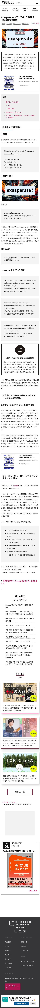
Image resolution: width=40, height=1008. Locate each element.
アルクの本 (9, 23)
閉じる (33, 1004)
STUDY (3, 23)
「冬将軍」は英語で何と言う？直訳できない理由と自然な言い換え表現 (19, 631)
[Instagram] (20, 931)
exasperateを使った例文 (13, 112)
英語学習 (8, 942)
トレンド (8, 959)
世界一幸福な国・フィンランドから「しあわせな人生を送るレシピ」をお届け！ (19, 613)
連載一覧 (24, 942)
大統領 (9, 257)
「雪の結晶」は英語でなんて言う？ (17, 625)
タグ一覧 (5, 802)
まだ (6, 372)
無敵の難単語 (25, 23)
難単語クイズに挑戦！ (13, 102)
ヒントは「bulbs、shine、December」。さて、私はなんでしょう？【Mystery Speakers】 (19, 654)
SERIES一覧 (20, 792)
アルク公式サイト (27, 965)
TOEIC (7, 946)
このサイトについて (27, 961)
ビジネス (8, 950)
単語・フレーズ (17, 23)
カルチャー (8, 955)
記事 (6, 380)
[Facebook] (15, 931)
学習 (18, 438)
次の (11, 522)
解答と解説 (11, 109)
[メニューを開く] (36, 2)
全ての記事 (8, 963)
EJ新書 (23, 946)
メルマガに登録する (11, 987)
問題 (9, 105)
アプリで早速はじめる (21, 1004)
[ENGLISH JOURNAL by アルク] (8, 2)
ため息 (8, 241)
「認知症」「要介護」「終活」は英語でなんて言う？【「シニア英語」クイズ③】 (19, 663)
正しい (3, 142)
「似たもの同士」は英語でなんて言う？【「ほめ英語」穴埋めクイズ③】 (19, 647)
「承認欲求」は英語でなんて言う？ (17, 637)
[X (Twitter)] (24, 931)
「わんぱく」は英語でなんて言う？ (17, 641)
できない (30, 418)
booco (15, 485)
